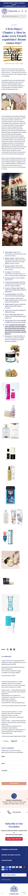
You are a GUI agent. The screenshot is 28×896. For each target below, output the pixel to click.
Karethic (7, 288)
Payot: (7, 325)
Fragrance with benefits (12, 282)
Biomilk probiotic (10, 266)
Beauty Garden (9, 258)
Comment (4, 770)
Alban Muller (8, 252)
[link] (22, 741)
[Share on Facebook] (11, 649)
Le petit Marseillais (10, 294)
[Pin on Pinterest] (14, 649)
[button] (22, 11)
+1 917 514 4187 (16, 812)
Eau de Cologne (9, 278)
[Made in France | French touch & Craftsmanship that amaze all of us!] (2, 894)
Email (3, 763)
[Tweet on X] (7, 649)
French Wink (7, 879)
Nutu (6, 314)
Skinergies (8, 336)
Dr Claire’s (8, 272)
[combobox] (14, 16)
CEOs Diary (14, 25)
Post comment (14, 783)
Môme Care (8, 310)
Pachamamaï (9, 320)
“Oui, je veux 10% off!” (14, 839)
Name (3, 756)
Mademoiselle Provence (12, 304)
